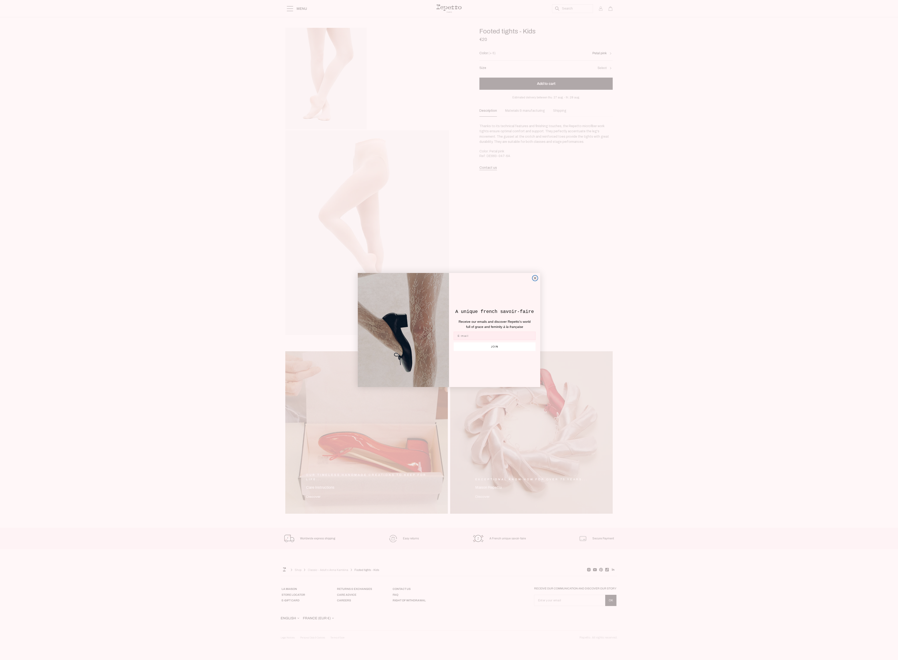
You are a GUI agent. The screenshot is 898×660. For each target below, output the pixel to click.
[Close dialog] (535, 278)
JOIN (494, 346)
